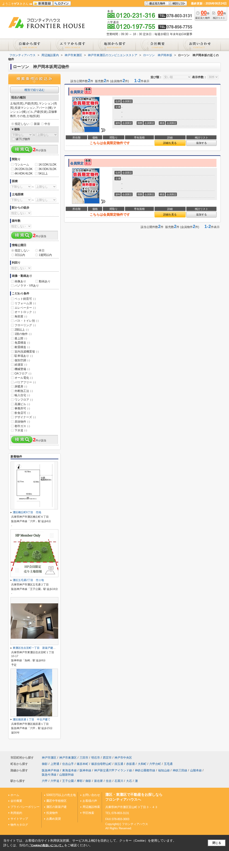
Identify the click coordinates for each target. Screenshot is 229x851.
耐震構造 (22, 347)
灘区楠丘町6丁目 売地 (27, 512)
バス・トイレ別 (27, 320)
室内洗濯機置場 (27, 351)
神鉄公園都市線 (145, 770)
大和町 (142, 764)
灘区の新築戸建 (56, 806)
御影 (45, 764)
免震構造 (22, 342)
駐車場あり (24, 355)
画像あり (20, 281)
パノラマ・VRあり (27, 285)
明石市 (95, 757)
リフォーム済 (25, 303)
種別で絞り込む (34, 89)
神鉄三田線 (180, 770)
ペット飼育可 (25, 298)
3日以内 (20, 255)
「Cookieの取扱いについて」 (46, 845)
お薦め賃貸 (53, 818)
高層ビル (22, 404)
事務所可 (22, 408)
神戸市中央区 (123, 757)
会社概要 (16, 800)
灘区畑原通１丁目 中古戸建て (31, 719)
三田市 (84, 757)
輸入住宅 (22, 395)
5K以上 (43, 173)
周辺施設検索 (91, 806)
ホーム (15, 795)
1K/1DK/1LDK (47, 164)
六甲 (45, 781)
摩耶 (80, 781)
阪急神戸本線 (50, 770)
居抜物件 (22, 421)
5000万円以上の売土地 (61, 795)
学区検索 (88, 813)
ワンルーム (22, 164)
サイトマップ (19, 818)
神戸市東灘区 (68, 757)
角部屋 (21, 316)
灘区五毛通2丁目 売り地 (28, 580)
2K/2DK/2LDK (24, 169)
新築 (37, 124)
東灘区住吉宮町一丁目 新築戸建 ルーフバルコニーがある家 (50, 647)
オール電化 (24, 377)
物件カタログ (19, 824)
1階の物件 (23, 334)
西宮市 (107, 757)
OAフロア (23, 373)
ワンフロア (24, 399)
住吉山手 (68, 764)
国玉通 (118, 764)
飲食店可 (22, 413)
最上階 (21, 338)
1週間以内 (45, 255)
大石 (129, 781)
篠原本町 (82, 764)
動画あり (45, 281)
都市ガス (22, 426)
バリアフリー (25, 382)
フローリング (25, 325)
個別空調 (22, 360)
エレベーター (25, 307)
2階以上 (22, 329)
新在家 (98, 781)
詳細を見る (170, 143)
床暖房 (21, 386)
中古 (47, 124)
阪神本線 (85, 770)
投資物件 (52, 813)
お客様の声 (90, 800)
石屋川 (118, 781)
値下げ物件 (23, 139)
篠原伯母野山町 (101, 764)
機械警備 (22, 369)
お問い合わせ (91, 795)
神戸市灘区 (49, 757)
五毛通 (168, 764)
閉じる (216, 843)
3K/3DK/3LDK (47, 169)
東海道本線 (69, 770)
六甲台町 (155, 764)
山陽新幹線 (66, 774)
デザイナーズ (25, 417)
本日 (42, 250)
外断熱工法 (24, 391)
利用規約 (16, 813)
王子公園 (68, 781)
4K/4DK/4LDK (24, 173)
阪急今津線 (49, 774)
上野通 (55, 764)
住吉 (109, 781)
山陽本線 (196, 770)
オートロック (25, 312)
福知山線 (164, 770)
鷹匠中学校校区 (56, 800)
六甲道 (55, 781)
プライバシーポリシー (25, 806)
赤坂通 (130, 764)
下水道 (21, 430)
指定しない (22, 124)
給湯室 (21, 364)
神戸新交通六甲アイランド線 (113, 770)
